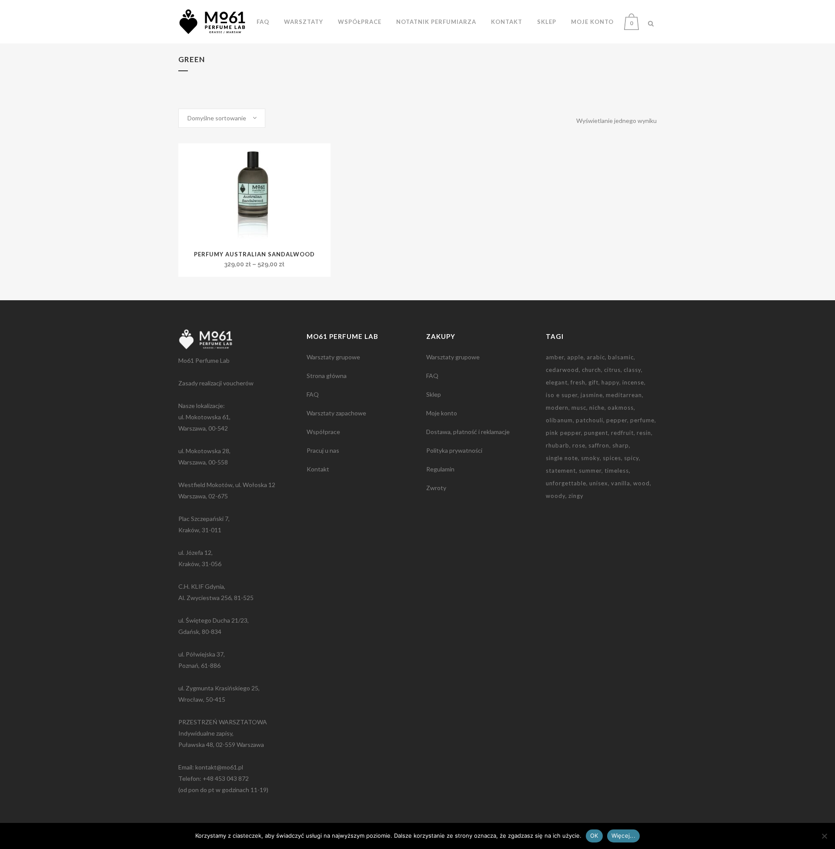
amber (555, 357)
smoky (590, 457)
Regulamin (440, 469)
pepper (616, 420)
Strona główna (327, 375)
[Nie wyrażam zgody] (824, 836)
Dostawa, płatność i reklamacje (468, 431)
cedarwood (562, 369)
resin (644, 432)
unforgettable (566, 483)
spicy (631, 457)
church (591, 369)
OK (594, 835)
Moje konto (441, 413)
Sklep (433, 394)
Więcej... (623, 835)
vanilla (620, 483)
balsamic (621, 357)
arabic (596, 357)
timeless (617, 470)
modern (557, 407)
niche (597, 407)
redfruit (622, 432)
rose (578, 445)
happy (610, 382)
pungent (596, 432)
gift (593, 382)
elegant (557, 382)
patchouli (589, 420)
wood (641, 483)
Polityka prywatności (454, 450)
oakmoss (621, 407)
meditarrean (624, 394)
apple (575, 357)
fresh (578, 382)
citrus (612, 369)
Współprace (323, 431)
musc (578, 407)
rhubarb (557, 445)
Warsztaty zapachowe (336, 413)
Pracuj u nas (323, 450)
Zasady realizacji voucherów (216, 383)
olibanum (559, 420)
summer (590, 470)
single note (562, 457)
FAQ (313, 394)
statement (561, 470)
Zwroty (436, 487)
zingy (576, 495)
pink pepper (563, 432)
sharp (620, 445)
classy (632, 369)
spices (612, 457)
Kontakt (318, 469)
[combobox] (221, 118)
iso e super (562, 394)
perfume (642, 420)
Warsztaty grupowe (333, 357)
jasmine (592, 394)
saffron (598, 445)
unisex (598, 483)
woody (555, 495)
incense (633, 382)
